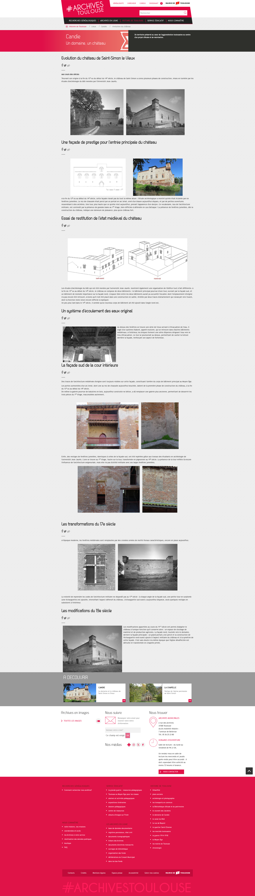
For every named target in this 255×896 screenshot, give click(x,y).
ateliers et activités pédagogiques (121, 798)
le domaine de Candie (160, 815)
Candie (104, 26)
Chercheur (131, 3)
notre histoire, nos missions (74, 827)
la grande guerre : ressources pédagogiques (125, 790)
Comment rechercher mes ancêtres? (78, 790)
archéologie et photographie (163, 798)
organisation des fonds (117, 853)
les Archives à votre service (74, 835)
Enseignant (153, 3)
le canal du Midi (158, 819)
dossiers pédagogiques (116, 807)
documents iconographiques (119, 837)
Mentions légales (99, 873)
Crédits (83, 873)
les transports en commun (162, 802)
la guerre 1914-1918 (160, 836)
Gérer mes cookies (152, 873)
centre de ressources (116, 811)
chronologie (157, 848)
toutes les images (73, 721)
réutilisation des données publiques (77, 839)
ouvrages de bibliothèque (118, 849)
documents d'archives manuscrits (120, 845)
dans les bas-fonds (115, 861)
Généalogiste (118, 3)
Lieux (94, 26)
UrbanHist (156, 790)
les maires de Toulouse (161, 844)
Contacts (71, 873)
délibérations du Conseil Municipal (121, 857)
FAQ (65, 847)
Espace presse (117, 873)
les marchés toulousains (161, 831)
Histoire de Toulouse (77, 26)
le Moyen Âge (157, 840)
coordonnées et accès (72, 831)
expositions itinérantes (117, 802)
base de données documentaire (120, 828)
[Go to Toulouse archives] (85, 8)
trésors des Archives (115, 841)
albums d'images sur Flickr (118, 815)
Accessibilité (133, 873)
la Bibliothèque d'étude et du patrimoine (168, 807)
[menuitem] (82, 20)
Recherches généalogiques (75, 786)
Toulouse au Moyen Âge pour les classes (123, 794)
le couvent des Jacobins (161, 811)
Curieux (143, 3)
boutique (67, 843)
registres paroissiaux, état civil (120, 832)
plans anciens (157, 794)
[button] (68, 66)
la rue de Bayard (158, 823)
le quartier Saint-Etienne (162, 827)
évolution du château (121, 26)
